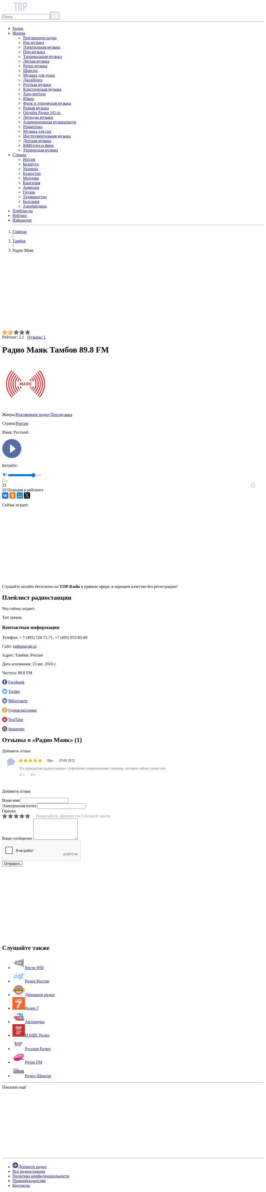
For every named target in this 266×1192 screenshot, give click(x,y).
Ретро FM (33, 1062)
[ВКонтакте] (5, 495)
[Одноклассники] (12, 495)
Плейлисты (22, 211)
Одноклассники (22, 710)
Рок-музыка (33, 42)
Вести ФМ (34, 967)
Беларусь (31, 164)
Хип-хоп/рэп (34, 94)
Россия (29, 159)
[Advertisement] (133, 293)
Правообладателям (29, 1180)
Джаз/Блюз (32, 80)
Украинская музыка (40, 150)
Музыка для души (39, 75)
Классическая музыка (42, 89)
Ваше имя (10, 800)
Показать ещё (14, 1087)
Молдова (31, 178)
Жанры (18, 33)
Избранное (22, 220)
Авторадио (34, 1021)
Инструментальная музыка (47, 136)
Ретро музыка (35, 66)
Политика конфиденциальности (40, 1176)
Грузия (29, 192)
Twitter (14, 691)
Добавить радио (32, 1166)
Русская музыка (37, 84)
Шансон (30, 70)
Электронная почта (19, 806)
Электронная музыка (41, 47)
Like (260, 486)
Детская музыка (37, 140)
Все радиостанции (28, 1171)
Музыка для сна (37, 131)
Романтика (32, 126)
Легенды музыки (38, 117)
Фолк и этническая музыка (47, 103)
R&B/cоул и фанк (38, 145)
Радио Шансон (38, 1076)
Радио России (37, 981)
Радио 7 (32, 1008)
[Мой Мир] (20, 495)
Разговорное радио (40, 38)
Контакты (21, 1185)
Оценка (9, 811)
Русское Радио (37, 1049)
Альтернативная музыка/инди (49, 122)
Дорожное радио (40, 994)
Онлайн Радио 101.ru (42, 112)
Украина (30, 169)
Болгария (31, 201)
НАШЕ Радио (37, 1035)
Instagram (16, 729)
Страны (19, 155)
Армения (31, 187)
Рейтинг (19, 215)
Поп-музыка (34, 52)
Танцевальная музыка (42, 56)
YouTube (15, 719)
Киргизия (31, 183)
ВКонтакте (18, 701)
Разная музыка (36, 108)
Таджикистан (35, 197)
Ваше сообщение (17, 838)
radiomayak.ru (25, 646)
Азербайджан (35, 206)
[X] (27, 495)
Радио (17, 28)
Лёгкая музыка (36, 61)
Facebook (16, 682)
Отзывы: (36, 337)
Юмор (28, 98)
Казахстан (32, 173)
